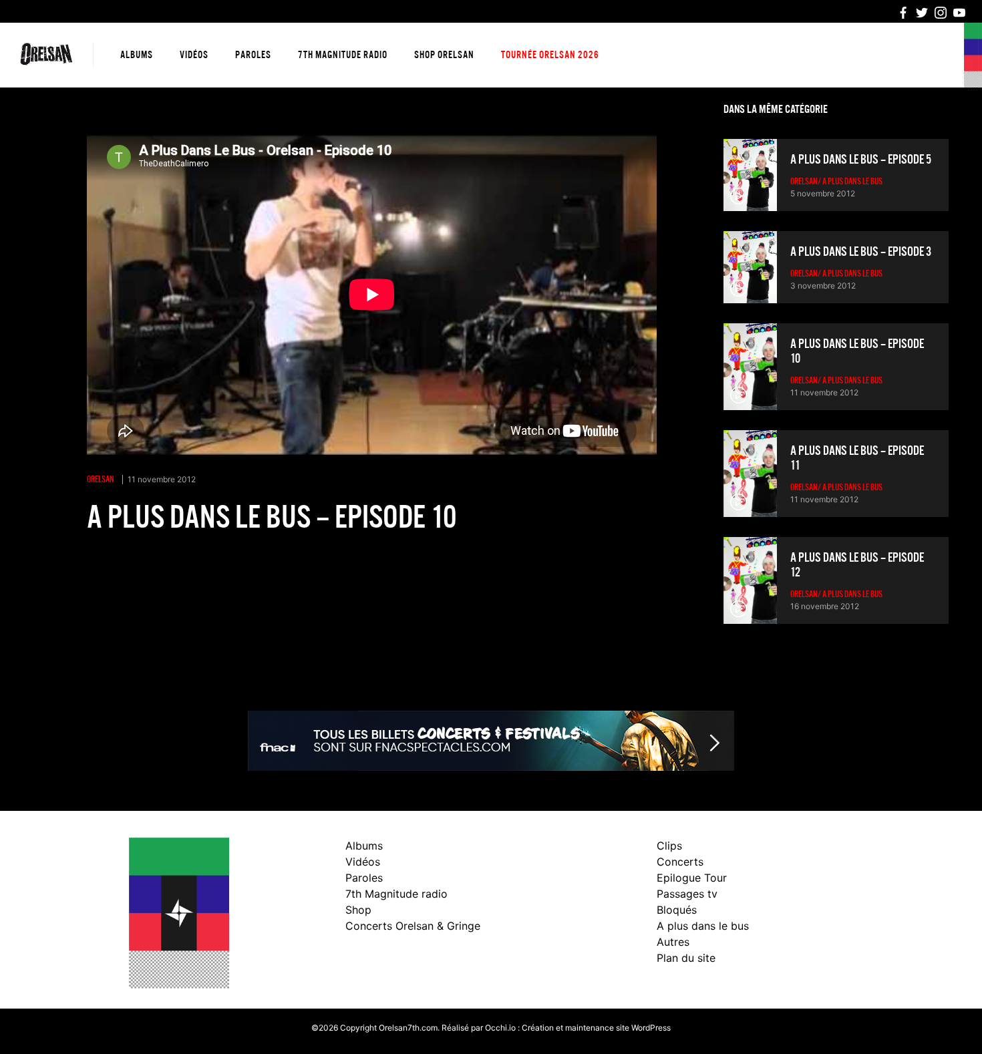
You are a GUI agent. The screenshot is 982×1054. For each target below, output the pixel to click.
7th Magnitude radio (342, 55)
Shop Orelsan (444, 55)
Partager (109, 559)
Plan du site (686, 957)
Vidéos (194, 55)
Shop (358, 909)
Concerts (680, 861)
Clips (669, 845)
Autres (673, 941)
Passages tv (687, 893)
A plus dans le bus (703, 925)
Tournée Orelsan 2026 (550, 55)
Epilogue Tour (692, 877)
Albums (136, 55)
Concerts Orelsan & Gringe (412, 925)
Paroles (253, 55)
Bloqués (677, 909)
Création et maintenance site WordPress (596, 1028)
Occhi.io (500, 1028)
